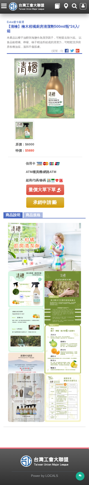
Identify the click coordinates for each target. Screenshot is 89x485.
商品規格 (33, 215)
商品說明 (13, 215)
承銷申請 (42, 202)
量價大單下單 (42, 189)
